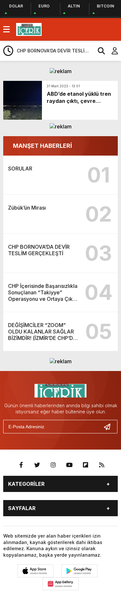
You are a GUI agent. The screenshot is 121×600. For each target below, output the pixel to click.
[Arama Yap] (98, 51)
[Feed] (101, 465)
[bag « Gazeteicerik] (29, 29)
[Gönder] (109, 426)
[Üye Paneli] (111, 51)
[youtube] (69, 465)
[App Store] (35, 570)
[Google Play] (79, 570)
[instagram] (53, 465)
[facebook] (21, 465)
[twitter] (37, 465)
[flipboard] (85, 465)
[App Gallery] (61, 583)
